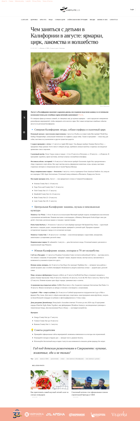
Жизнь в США (102, 20)
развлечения (54, 358)
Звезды (92, 20)
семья (62, 358)
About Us (4, 1)
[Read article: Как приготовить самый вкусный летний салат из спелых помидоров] (49, 379)
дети (36, 358)
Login (132, 9)
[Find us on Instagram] (5, 9)
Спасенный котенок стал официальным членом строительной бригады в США (90, 393)
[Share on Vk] (24, 127)
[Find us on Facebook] (2, 9)
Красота (43, 20)
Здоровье (34, 20)
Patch (81, 114)
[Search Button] (137, 9)
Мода (51, 20)
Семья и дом (60, 20)
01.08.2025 (34, 48)
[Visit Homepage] (70, 9)
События (62, 48)
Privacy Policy (36, 1)
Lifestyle (114, 20)
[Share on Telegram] (24, 122)
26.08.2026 (34, 397)
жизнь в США (44, 358)
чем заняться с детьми (92, 358)
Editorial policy (19, 1)
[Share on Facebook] (24, 112)
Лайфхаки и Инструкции (77, 20)
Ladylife (28, 1)
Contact (11, 1)
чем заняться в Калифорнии (75, 358)
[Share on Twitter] (24, 117)
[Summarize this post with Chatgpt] (24, 132)
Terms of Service (48, 1)
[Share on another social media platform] (24, 137)
